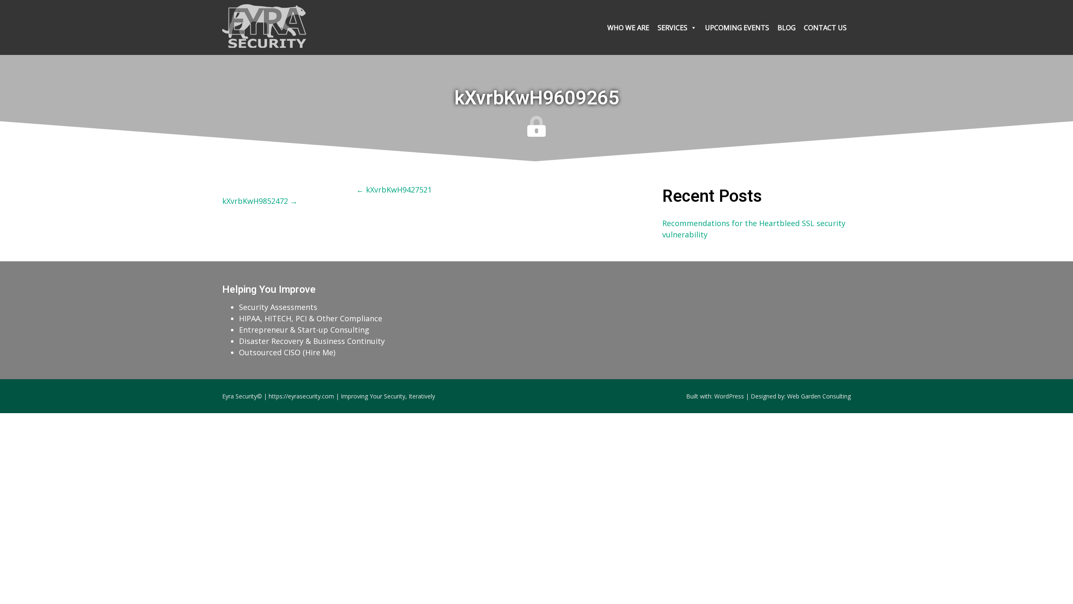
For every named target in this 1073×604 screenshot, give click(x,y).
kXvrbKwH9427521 (394, 190)
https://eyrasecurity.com (301, 396)
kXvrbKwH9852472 (260, 201)
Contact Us (825, 27)
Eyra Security (239, 396)
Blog (787, 27)
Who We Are (628, 27)
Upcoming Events (737, 27)
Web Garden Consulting (819, 396)
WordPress (729, 396)
